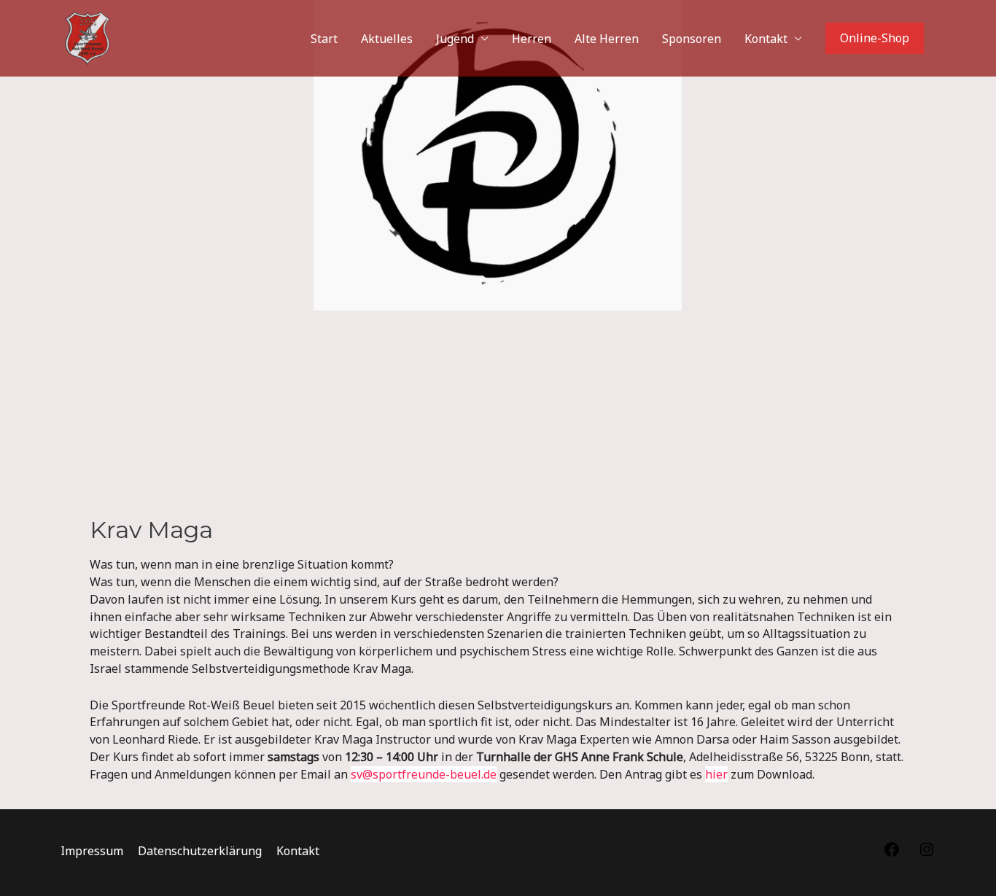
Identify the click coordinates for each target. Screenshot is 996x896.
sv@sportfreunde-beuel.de (424, 774)
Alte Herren (607, 39)
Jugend (455, 39)
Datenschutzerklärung (200, 851)
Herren (531, 39)
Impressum (92, 851)
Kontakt (765, 39)
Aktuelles (387, 39)
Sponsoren (691, 39)
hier (716, 774)
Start (324, 39)
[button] (874, 39)
